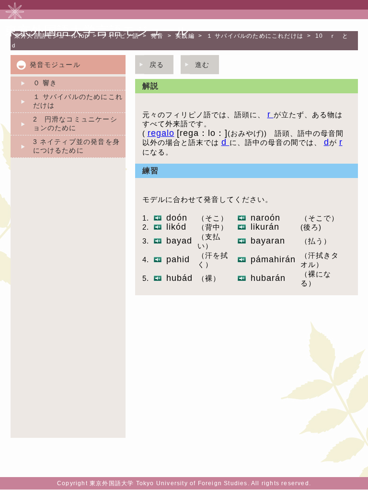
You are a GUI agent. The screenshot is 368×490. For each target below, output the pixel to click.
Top (51, 36)
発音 (157, 36)
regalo (161, 133)
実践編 (185, 36)
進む (202, 64)
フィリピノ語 (120, 36)
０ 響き (45, 83)
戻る (157, 64)
